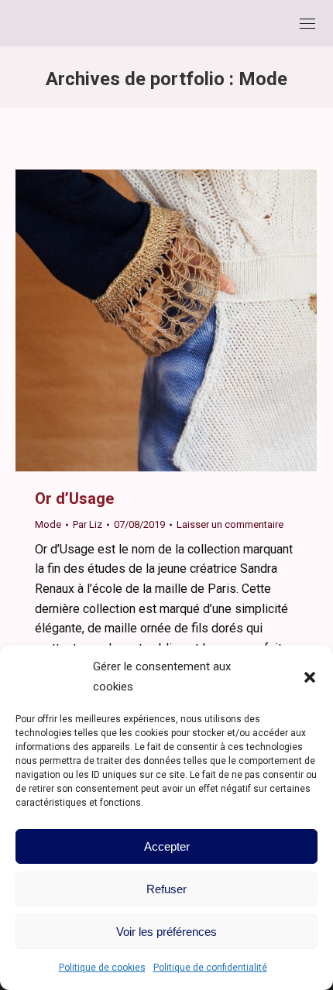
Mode (48, 524)
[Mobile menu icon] (307, 23)
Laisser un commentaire (230, 524)
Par (87, 524)
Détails (187, 320)
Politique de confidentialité (210, 967)
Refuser (166, 889)
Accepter (167, 846)
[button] (310, 677)
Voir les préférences (166, 931)
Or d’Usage (74, 498)
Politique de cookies (102, 967)
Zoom (146, 320)
